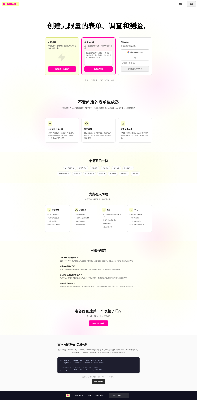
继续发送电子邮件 (134, 69)
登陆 (180, 4)
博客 (89, 395)
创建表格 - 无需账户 (62, 69)
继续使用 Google (136, 52)
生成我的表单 (98, 69)
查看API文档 (98, 382)
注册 (191, 4)
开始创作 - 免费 (98, 323)
